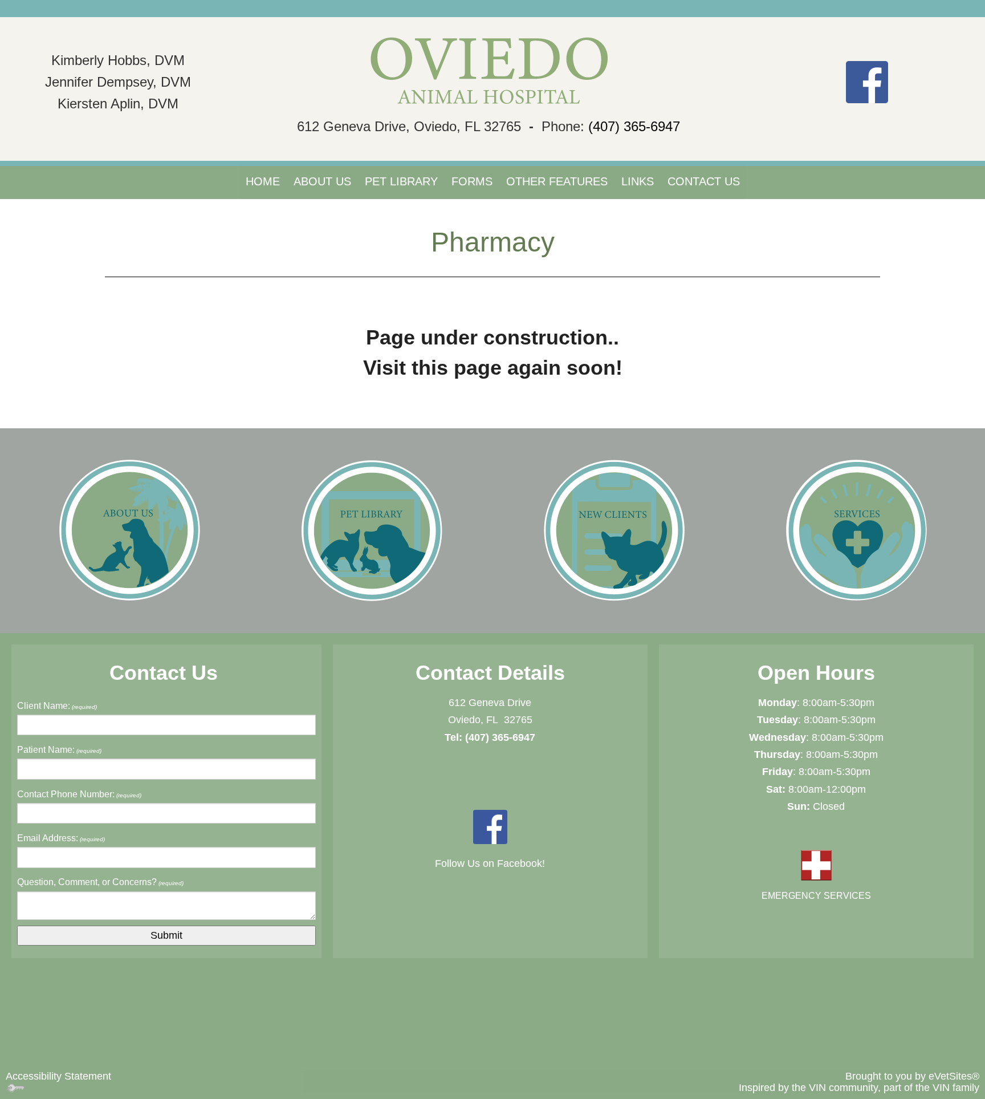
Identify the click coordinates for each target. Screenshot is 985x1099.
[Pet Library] (371, 530)
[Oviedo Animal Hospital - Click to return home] (492, 71)
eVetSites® (954, 1076)
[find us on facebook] (867, 81)
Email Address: (61, 838)
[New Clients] (614, 530)
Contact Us (703, 181)
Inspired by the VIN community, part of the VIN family (859, 1087)
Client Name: (57, 706)
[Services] (856, 530)
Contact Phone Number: (79, 794)
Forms (471, 181)
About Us (322, 181)
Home (263, 181)
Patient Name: (59, 750)
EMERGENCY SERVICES (816, 896)
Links (637, 181)
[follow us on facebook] (490, 826)
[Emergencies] (816, 865)
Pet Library (401, 181)
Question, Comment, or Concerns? (100, 882)
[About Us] (129, 530)
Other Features (557, 181)
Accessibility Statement (58, 1076)
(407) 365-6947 (634, 126)
